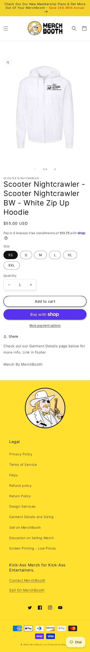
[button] (6, 28)
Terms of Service (23, 464)
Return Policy (20, 496)
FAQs (13, 475)
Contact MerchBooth (27, 580)
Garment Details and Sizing (31, 517)
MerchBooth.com (39, 644)
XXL (11, 265)
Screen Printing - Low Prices (32, 548)
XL (70, 255)
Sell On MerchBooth (27, 590)
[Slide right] (55, 169)
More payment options (45, 325)
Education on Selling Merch (31, 538)
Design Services (22, 506)
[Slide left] (35, 169)
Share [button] (13, 336)
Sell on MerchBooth (25, 527)
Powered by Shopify (58, 644)
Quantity (9, 275)
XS (10, 255)
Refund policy (20, 485)
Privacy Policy (20, 454)
